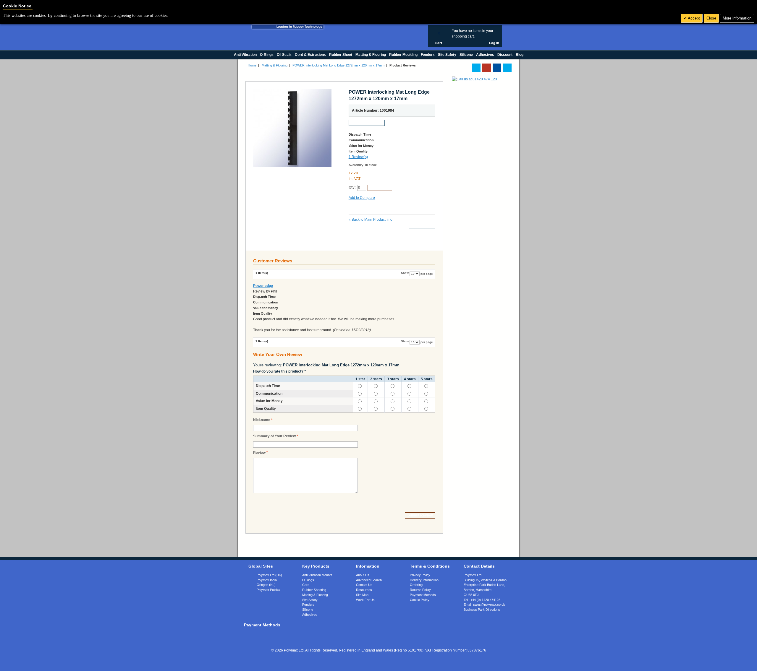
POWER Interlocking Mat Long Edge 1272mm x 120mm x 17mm (338, 65)
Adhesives (309, 614)
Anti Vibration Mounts (317, 575)
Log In (494, 43)
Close (711, 18)
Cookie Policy (419, 600)
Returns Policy (420, 590)
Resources (364, 590)
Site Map (362, 595)
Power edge (263, 286)
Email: (484, 604)
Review (259, 453)
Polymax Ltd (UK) (269, 575)
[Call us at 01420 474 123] (474, 79)
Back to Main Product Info (370, 219)
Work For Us (365, 600)
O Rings (308, 580)
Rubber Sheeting (314, 590)
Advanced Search (369, 580)
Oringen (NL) (266, 584)
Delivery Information (424, 580)
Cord (305, 584)
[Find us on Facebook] (497, 68)
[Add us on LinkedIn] (486, 68)
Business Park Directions (482, 609)
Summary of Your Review (274, 436)
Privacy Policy (420, 575)
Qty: (352, 187)
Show (405, 272)
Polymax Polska (268, 590)
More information (737, 18)
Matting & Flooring (274, 65)
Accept (693, 18)
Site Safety (310, 600)
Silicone (307, 609)
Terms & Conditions (430, 566)
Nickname (261, 420)
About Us (362, 575)
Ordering (416, 584)
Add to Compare (362, 198)
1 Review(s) (358, 157)
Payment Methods (423, 595)
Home (252, 65)
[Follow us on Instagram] (507, 68)
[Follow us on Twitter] (476, 68)
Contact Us (364, 584)
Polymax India (267, 580)
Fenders (308, 604)
